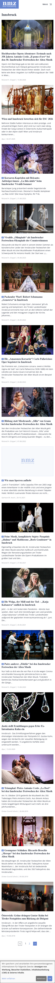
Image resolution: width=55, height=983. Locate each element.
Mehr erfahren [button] (8, 978)
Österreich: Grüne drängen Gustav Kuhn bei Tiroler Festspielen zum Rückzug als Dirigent (25, 917)
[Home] (9, 4)
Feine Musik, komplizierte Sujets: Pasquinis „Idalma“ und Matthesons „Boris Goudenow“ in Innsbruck (26, 539)
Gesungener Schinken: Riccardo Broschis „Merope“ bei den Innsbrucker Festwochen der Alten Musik (26, 853)
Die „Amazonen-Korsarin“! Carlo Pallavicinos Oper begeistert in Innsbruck (27, 360)
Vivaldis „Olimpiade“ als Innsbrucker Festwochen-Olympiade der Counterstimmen (25, 239)
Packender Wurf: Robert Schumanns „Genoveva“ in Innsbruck (22, 298)
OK (49, 978)
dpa (3, 139)
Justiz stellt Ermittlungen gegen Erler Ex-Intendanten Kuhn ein (23, 727)
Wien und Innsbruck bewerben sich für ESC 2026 (27, 119)
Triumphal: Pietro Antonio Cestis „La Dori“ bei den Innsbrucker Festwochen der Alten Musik (27, 789)
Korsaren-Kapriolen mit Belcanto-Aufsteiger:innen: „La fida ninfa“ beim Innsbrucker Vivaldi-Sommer (22, 181)
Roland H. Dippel (9, 80)
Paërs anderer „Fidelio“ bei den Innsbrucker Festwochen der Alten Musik (26, 665)
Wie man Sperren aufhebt (17, 480)
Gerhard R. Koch (8, 497)
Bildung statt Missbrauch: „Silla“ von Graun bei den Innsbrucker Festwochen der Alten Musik (27, 422)
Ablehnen (41, 978)
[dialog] (27, 972)
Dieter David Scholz (10, 811)
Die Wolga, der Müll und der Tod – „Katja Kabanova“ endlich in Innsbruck (25, 603)
